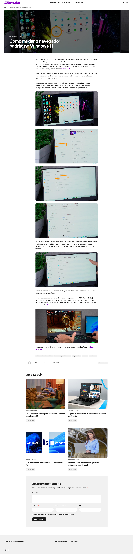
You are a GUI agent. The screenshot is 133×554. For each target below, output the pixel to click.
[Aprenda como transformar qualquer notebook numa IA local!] (88, 443)
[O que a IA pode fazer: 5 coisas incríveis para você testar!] (88, 394)
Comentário (35, 493)
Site (80, 506)
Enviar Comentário (39, 519)
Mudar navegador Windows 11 (62, 356)
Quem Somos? (74, 541)
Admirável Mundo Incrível (14, 542)
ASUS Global (48, 356)
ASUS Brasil (39, 356)
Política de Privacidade (61, 541)
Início (5, 7)
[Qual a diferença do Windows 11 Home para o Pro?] (45, 443)
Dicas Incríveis (103, 363)
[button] (123, 2)
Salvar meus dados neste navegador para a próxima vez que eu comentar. (54, 514)
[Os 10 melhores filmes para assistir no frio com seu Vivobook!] (45, 394)
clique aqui (50, 305)
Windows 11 (65, 69)
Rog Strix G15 (76, 356)
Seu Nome (35, 506)
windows (85, 356)
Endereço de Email (61, 506)
